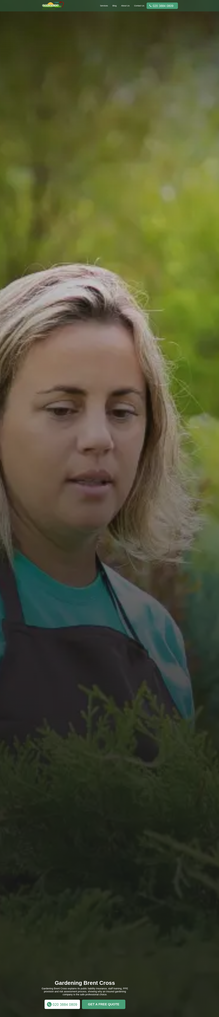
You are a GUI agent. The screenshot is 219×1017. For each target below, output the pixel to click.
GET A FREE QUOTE (103, 1004)
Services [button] (104, 6)
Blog (114, 6)
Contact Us (139, 6)
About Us (125, 6)
